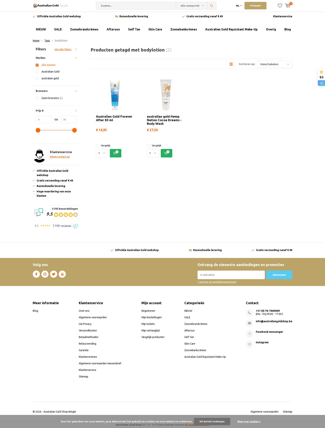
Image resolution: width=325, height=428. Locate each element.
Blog (287, 29)
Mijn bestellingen (151, 317)
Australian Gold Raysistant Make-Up (231, 29)
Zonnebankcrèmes (183, 29)
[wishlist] (280, 5)
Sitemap (83, 376)
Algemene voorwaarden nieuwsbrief (100, 363)
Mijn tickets (148, 323)
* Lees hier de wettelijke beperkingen (216, 282)
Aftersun (113, 29)
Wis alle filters (63, 49)
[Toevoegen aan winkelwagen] (115, 153)
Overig (271, 29)
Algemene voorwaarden (93, 317)
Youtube (62, 274)
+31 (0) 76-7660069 (268, 310)
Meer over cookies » (248, 421)
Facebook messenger (269, 331)
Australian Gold (50, 71)
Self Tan (134, 29)
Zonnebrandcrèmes (84, 29)
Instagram (45, 274)
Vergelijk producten (152, 337)
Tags (47, 40)
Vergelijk (105, 145)
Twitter (53, 274)
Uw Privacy (85, 323)
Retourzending (87, 343)
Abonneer (279, 274)
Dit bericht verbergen (212, 421)
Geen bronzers (52, 98)
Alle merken (49, 65)
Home (36, 40)
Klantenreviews (88, 356)
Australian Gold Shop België (59, 411)
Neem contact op (60, 156)
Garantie (84, 350)
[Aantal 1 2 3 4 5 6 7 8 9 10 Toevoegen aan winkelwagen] (115, 153)
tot (55, 119)
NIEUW (41, 29)
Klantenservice (282, 16)
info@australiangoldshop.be (274, 321)
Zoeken (211, 5)
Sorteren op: (247, 64)
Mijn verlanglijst (150, 330)
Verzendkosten (88, 330)
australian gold (50, 78)
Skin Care (155, 29)
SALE (58, 29)
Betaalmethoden (88, 337)
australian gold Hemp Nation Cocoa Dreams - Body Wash (164, 120)
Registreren (148, 310)
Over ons (84, 310)
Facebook (36, 274)
